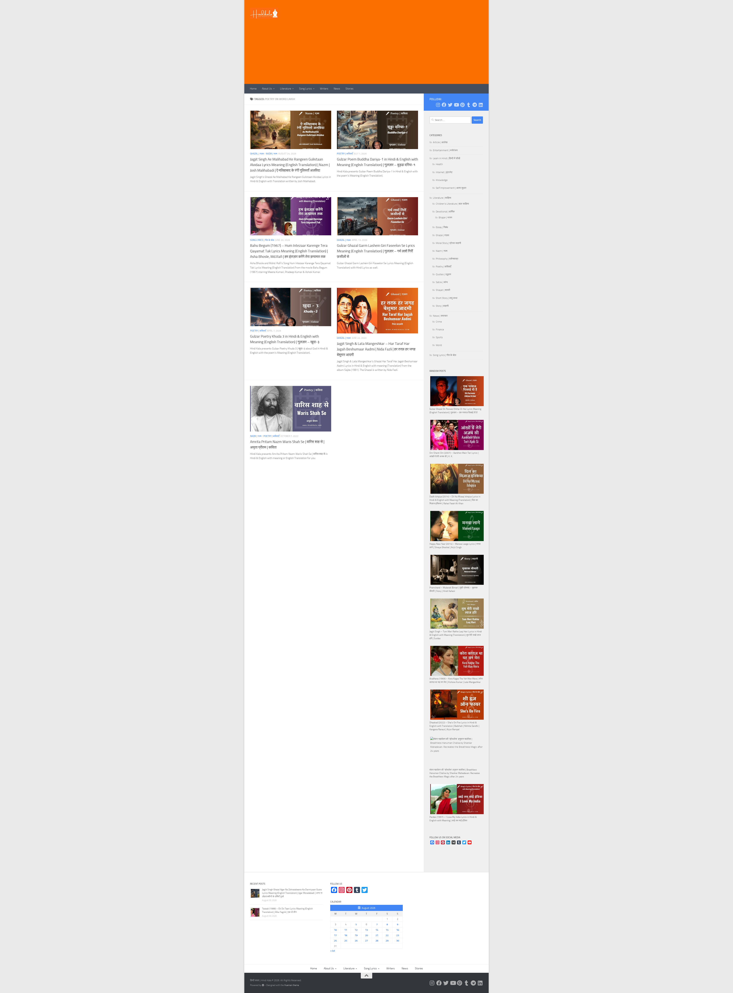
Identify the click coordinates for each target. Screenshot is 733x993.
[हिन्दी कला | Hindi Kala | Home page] (264, 13)
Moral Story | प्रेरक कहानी (448, 243)
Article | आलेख (440, 142)
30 (397, 940)
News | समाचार (440, 315)
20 (366, 935)
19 (356, 935)
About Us (267, 88)
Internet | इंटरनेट (444, 172)
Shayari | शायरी (443, 290)
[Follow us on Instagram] (438, 104)
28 (376, 940)
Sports (439, 337)
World (439, 345)
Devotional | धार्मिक (445, 211)
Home (253, 88)
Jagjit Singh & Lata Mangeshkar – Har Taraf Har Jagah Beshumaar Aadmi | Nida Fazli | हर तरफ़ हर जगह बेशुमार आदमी (376, 349)
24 (335, 940)
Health (439, 164)
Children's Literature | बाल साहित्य (452, 203)
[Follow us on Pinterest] (462, 104)
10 (335, 929)
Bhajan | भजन (445, 217)
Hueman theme (291, 985)
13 (366, 929)
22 (387, 935)
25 (345, 940)
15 (387, 929)
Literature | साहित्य (442, 197)
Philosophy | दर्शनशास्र (447, 258)
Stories (350, 88)
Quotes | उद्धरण (443, 274)
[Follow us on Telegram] (474, 104)
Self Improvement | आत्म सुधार (451, 187)
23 (397, 935)
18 (345, 935)
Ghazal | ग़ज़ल (257, 153)
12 (356, 929)
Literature (285, 88)
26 (356, 940)
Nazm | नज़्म (271, 153)
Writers (324, 88)
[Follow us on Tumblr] (468, 104)
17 (335, 935)
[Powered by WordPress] (263, 985)
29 (387, 940)
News (337, 88)
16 (397, 929)
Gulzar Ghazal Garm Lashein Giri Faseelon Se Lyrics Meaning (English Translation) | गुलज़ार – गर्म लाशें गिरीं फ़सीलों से (376, 251)
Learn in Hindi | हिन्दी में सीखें (446, 158)
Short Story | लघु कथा (446, 298)
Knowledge (442, 180)
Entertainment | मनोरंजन (445, 150)
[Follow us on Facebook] (444, 104)
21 (376, 935)
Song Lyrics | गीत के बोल (262, 240)
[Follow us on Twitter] (450, 104)
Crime (439, 321)
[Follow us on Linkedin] (480, 104)
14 (376, 929)
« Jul (332, 950)
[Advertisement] (366, 55)
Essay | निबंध (442, 227)
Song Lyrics (305, 88)
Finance (440, 329)
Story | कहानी (442, 305)
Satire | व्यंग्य (442, 282)
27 (366, 940)
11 (345, 929)
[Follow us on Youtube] (456, 104)
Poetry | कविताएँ (345, 153)
